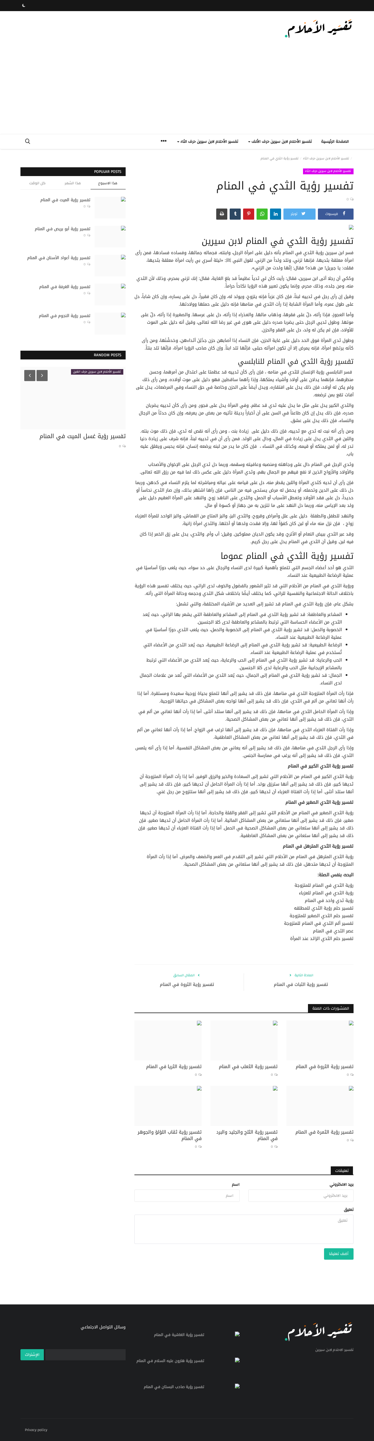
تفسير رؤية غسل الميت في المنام (82, 436)
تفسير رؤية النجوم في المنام (64, 316)
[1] (23, 5)
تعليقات (342, 1171)
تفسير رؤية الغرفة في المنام (64, 287)
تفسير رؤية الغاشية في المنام (179, 1335)
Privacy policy (36, 1429)
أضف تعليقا (339, 1254)
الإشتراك (32, 1355)
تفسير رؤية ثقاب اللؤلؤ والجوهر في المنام (170, 1135)
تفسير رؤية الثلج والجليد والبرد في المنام (247, 1135)
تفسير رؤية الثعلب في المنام (248, 1066)
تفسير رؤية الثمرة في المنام (324, 1132)
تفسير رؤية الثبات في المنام (301, 984)
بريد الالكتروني (342, 1184)
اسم (236, 1184)
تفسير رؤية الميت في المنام (65, 200)
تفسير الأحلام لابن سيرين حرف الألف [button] (281, 141)
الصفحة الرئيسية (335, 141)
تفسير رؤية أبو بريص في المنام (62, 229)
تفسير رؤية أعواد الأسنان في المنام (58, 258)
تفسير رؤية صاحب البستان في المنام (174, 1387)
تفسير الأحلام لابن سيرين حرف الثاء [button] (208, 141)
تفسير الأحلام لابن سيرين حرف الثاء (326, 158)
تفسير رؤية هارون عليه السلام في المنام (170, 1361)
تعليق (349, 1209)
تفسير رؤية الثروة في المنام (187, 984)
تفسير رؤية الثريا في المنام (174, 1066)
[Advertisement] (187, 90)
